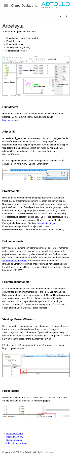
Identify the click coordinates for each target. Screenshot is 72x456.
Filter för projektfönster (17, 443)
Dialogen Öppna (14, 440)
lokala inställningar (46, 223)
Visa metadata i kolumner (14, 260)
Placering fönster (14, 433)
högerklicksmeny (10, 120)
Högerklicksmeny (14, 437)
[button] (60, 15)
